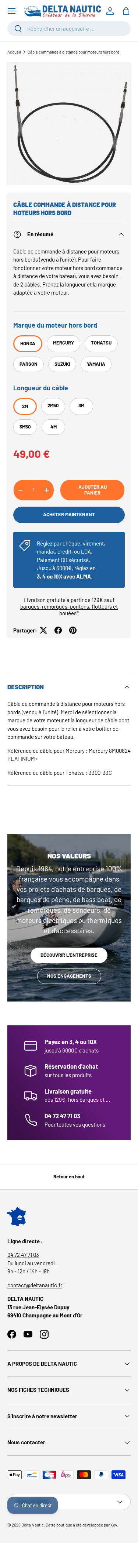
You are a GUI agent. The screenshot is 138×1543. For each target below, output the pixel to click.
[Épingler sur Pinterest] (73, 630)
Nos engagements (69, 976)
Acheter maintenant (69, 514)
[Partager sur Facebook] (58, 630)
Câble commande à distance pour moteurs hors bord (73, 52)
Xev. (114, 1524)
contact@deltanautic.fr (34, 1285)
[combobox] (69, 28)
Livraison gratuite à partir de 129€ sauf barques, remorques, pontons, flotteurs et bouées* (69, 606)
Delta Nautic (32, 1524)
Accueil (14, 52)
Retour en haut (69, 1176)
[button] (126, 11)
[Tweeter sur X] (43, 630)
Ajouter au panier (92, 490)
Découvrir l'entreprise (69, 955)
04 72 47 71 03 (23, 1254)
